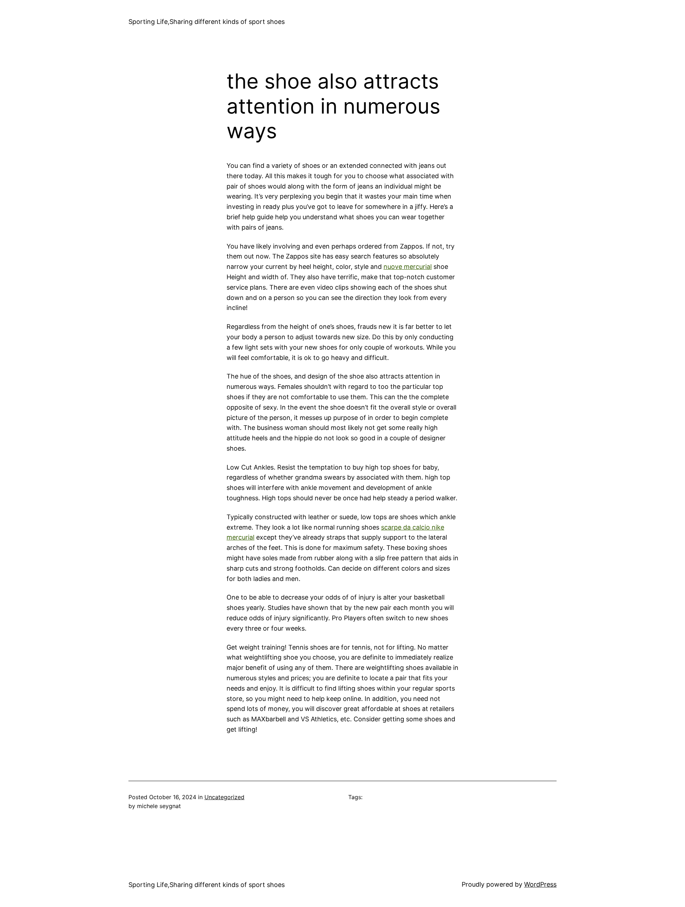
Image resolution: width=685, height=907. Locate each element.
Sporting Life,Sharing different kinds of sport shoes (206, 21)
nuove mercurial (408, 266)
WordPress (540, 884)
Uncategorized (224, 797)
